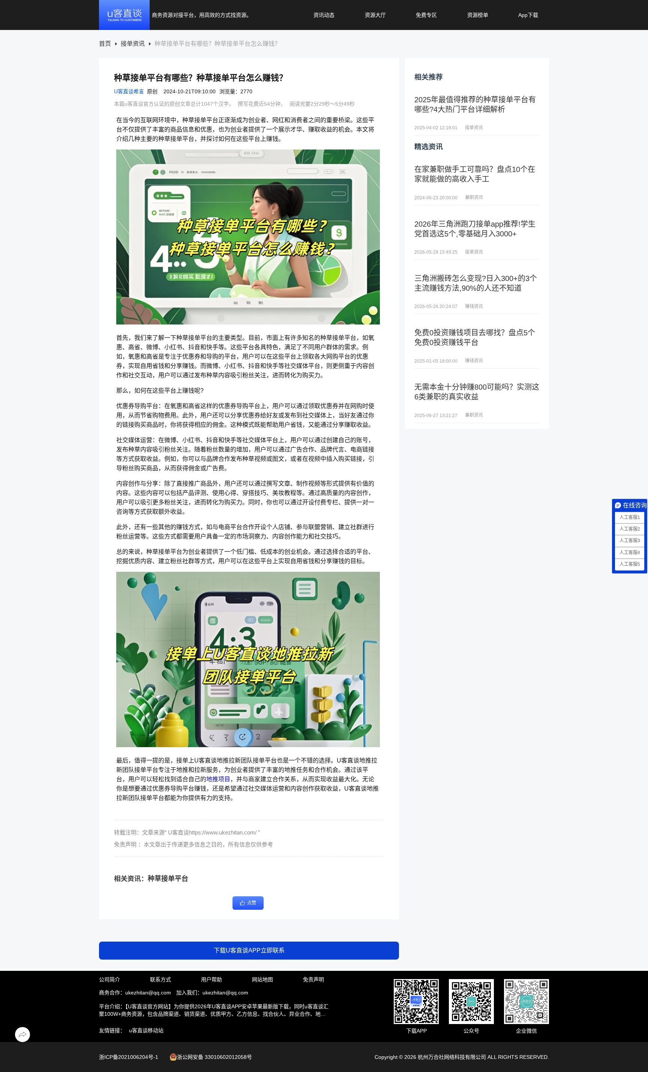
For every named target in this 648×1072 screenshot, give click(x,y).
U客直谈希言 (129, 91)
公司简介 (109, 979)
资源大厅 (375, 15)
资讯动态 (324, 15)
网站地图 (262, 979)
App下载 (528, 15)
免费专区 (426, 15)
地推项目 (218, 779)
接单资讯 (133, 44)
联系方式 (160, 979)
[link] (105, 44)
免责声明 (313, 979)
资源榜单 (477, 15)
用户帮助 (211, 979)
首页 (105, 44)
